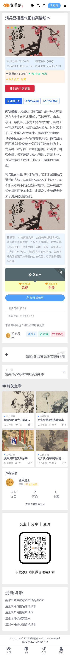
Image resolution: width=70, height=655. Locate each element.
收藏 (45, 334)
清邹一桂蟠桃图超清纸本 (20, 624)
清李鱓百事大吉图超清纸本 (17, 421)
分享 (33, 334)
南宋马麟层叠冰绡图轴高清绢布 (24, 600)
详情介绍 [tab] (15, 101)
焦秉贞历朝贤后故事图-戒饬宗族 (17, 459)
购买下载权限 (21, 88)
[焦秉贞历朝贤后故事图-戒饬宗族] (18, 440)
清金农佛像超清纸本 (17, 618)
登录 (55, 5)
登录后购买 (37, 297)
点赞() (59, 334)
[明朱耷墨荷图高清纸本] (52, 402)
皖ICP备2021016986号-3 (35, 641)
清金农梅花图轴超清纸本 (20, 606)
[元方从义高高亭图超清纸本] (52, 440)
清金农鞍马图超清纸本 (19, 612)
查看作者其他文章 (35, 504)
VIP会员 (26, 284)
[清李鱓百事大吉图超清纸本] (18, 402)
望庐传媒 (34, 638)
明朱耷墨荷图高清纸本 (51, 420)
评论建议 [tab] (52, 101)
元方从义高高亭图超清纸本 (51, 459)
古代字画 (24, 61)
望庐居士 (16, 336)
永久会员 (53, 284)
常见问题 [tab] (33, 101)
